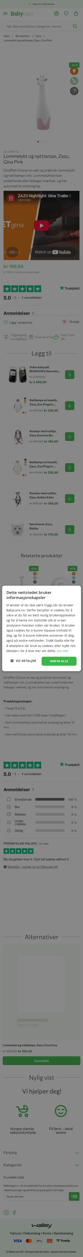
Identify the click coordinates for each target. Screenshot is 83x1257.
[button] (23, 661)
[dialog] (41, 628)
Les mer (63, 651)
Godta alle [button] (59, 661)
